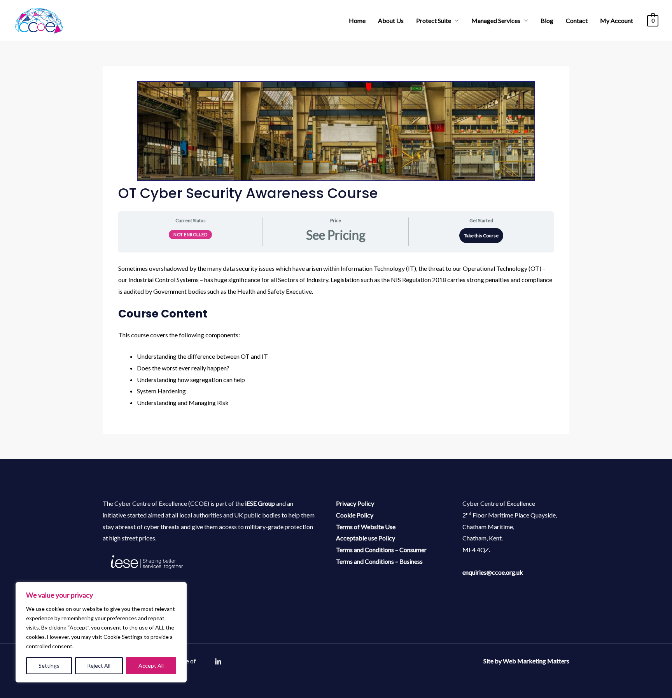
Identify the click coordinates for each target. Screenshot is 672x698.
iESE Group (260, 503)
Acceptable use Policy (365, 538)
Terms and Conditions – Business (379, 561)
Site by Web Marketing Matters (526, 661)
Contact (577, 20)
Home (357, 20)
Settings (49, 665)
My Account (616, 20)
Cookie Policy (354, 515)
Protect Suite (433, 20)
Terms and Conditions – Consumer (381, 549)
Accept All (151, 665)
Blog (547, 20)
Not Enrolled (190, 234)
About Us (391, 20)
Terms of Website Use (366, 526)
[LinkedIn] (218, 661)
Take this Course (481, 236)
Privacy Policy (355, 503)
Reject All (98, 665)
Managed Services (495, 20)
